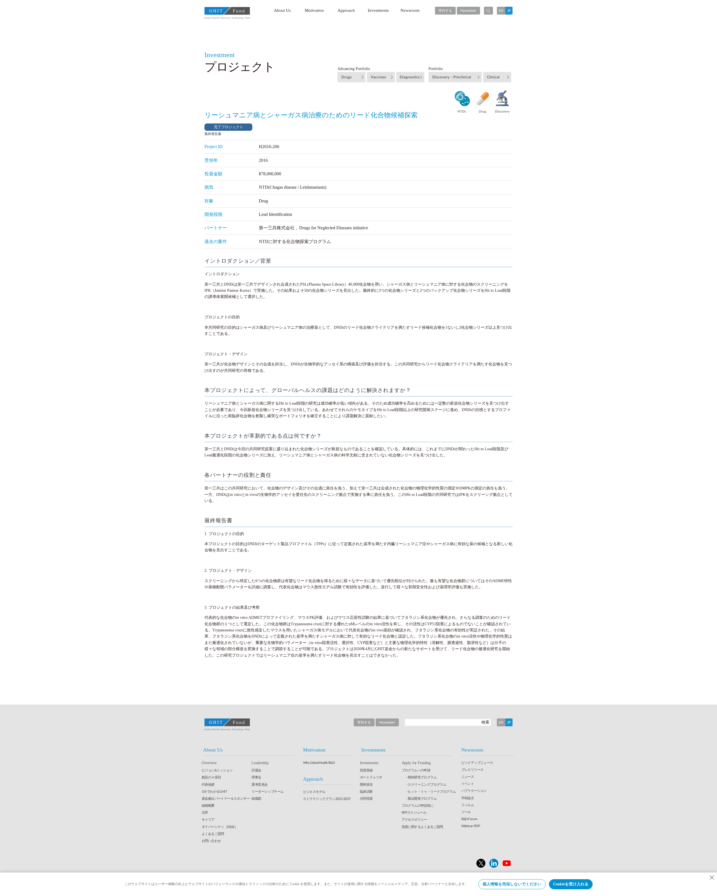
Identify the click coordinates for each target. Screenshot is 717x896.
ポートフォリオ (371, 777)
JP (509, 10)
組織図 (256, 798)
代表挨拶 (208, 784)
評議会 (256, 770)
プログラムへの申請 (416, 770)
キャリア (208, 819)
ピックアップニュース (477, 762)
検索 (485, 722)
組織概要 (208, 805)
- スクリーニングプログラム (426, 784)
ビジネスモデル (314, 792)
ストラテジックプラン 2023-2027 (327, 799)
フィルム (467, 805)
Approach (346, 10)
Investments (378, 10)
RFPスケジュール (414, 812)
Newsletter (468, 10)
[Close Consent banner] (712, 877)
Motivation (314, 10)
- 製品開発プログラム (422, 798)
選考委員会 (259, 784)
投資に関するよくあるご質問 (422, 827)
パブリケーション (474, 790)
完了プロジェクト (228, 127)
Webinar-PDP (470, 826)
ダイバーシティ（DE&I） (220, 827)
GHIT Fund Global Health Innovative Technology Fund (227, 13)
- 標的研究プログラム (422, 777)
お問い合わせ (211, 841)
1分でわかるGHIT (214, 791)
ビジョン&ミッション (217, 770)
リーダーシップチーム (267, 791)
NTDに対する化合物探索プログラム (295, 241)
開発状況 (366, 784)
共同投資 (366, 798)
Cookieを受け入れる (570, 884)
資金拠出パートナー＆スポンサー (226, 798)
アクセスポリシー (414, 819)
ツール (466, 812)
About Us (282, 10)
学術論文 (467, 798)
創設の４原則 (211, 777)
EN (501, 10)
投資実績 (366, 770)
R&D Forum (469, 819)
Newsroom (410, 10)
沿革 (205, 812)
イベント (467, 783)
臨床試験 (366, 791)
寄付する (445, 10)
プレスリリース (472, 769)
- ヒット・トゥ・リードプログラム (431, 791)
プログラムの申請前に (418, 805)
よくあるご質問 (213, 834)
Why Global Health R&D (319, 762)
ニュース (467, 776)
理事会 (256, 777)
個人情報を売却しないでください (512, 884)
